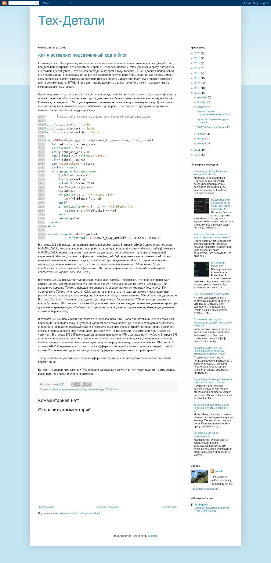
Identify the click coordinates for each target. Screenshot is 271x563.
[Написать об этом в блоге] (77, 384)
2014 (197, 82)
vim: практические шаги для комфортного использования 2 (212, 236)
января (202, 143)
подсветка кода (95, 389)
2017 (197, 68)
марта (201, 138)
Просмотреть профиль (204, 488)
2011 (197, 149)
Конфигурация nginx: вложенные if (206, 435)
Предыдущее (169, 507)
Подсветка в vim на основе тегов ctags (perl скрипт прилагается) (221, 204)
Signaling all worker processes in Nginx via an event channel (213, 381)
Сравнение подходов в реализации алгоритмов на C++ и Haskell (213, 322)
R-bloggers (201, 504)
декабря (202, 97)
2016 (197, 73)
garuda (219, 471)
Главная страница (107, 507)
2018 (197, 63)
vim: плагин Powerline (218, 264)
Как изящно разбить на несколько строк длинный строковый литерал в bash (209, 351)
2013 (197, 88)
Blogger (152, 535)
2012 (197, 92)
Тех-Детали (71, 20)
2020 (197, 53)
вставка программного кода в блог (67, 389)
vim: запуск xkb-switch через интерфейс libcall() (210, 173)
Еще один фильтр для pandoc (212, 294)
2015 (197, 78)
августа (202, 107)
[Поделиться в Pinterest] (89, 384)
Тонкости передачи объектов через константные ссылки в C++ (211, 407)
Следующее (46, 507)
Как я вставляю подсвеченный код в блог (82, 55)
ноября (202, 102)
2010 (197, 154)
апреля (202, 133)
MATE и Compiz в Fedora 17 (213, 127)
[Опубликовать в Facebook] (85, 384)
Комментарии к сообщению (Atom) (79, 513)
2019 (197, 58)
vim (116, 389)
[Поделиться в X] (81, 384)
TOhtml (109, 389)
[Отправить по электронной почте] (73, 384)
